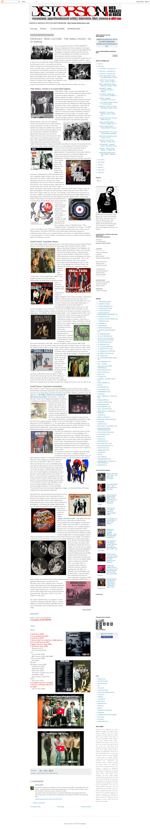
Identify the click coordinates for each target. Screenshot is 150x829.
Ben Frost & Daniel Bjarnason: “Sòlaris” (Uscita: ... (108, 136)
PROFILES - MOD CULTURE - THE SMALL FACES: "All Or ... (108, 108)
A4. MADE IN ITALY (103, 349)
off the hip (100, 706)
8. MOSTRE (101, 323)
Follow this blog (107, 636)
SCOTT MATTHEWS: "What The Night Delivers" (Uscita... (108, 76)
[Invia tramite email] (44, 771)
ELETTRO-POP (102, 387)
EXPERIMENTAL (103, 391)
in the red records (103, 690)
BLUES (100, 374)
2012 (99, 66)
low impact (101, 694)
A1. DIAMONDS (102, 334)
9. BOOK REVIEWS (103, 328)
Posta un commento (39, 803)
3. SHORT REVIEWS (104, 306)
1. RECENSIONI (102, 302)
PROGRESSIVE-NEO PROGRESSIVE (104, 429)
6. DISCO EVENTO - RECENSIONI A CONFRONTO (107, 313)
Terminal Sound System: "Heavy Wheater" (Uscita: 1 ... (108, 127)
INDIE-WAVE (101, 404)
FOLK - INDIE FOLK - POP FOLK (107, 396)
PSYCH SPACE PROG (104, 432)
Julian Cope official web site (106, 692)
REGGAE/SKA (102, 441)
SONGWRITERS (102, 459)
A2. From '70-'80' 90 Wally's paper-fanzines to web (106, 339)
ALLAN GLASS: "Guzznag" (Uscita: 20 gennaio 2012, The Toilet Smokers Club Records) (112, 558)
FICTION (100, 394)
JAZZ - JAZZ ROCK (103, 409)
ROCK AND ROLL (103, 443)
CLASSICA (101, 376)
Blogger (83, 824)
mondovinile (101, 699)
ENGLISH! (43, 29)
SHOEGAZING (102, 450)
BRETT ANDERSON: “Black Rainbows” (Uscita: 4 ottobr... (108, 85)
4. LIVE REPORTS (103, 308)
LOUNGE (100, 415)
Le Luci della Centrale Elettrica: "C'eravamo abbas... (108, 103)
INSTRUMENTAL (103, 406)
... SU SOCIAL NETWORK (57, 29)
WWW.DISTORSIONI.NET (106, 45)
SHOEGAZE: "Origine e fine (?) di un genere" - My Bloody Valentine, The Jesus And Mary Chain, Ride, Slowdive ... (107, 570)
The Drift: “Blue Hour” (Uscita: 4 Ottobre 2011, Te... (108, 118)
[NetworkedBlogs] (107, 633)
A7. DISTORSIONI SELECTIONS (107, 358)
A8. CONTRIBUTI (103, 362)
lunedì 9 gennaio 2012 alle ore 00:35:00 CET (48, 799)
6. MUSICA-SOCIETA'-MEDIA (106, 319)
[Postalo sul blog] (46, 771)
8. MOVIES (101, 325)
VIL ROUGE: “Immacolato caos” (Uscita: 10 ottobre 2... (108, 94)
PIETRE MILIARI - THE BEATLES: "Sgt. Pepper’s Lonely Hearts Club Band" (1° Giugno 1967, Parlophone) (107, 583)
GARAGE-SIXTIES (103, 402)
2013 (99, 64)
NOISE (100, 422)
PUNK (99, 436)
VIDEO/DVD (101, 465)
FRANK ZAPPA (102, 400)
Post (99, 181)
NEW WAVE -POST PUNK (105, 419)
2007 (99, 170)
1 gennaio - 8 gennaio (106, 73)
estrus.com (101, 688)
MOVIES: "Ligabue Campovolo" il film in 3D (107, 99)
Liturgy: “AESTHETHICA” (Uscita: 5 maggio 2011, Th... (108, 122)
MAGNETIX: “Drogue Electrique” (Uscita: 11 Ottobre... (106, 90)
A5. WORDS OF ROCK (104, 353)
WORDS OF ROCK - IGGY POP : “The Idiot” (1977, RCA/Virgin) (112, 476)
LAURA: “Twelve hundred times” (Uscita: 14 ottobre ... (108, 80)
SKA (99, 454)
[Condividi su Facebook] (50, 771)
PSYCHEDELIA (102, 434)
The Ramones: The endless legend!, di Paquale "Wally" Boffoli (111, 511)
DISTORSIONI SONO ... (74, 29)
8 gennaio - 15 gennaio (106, 71)
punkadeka (101, 712)
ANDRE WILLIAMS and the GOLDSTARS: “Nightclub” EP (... (107, 154)
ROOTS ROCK (102, 448)
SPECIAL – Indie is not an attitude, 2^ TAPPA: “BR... (107, 149)
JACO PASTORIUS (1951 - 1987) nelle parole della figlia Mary (112, 487)
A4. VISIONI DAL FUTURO (105, 351)
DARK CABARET (103, 383)
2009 (99, 165)
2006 (99, 172)
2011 (99, 160)
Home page (33, 29)
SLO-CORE (101, 457)
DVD (99, 385)
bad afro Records (103, 681)
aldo (36, 785)
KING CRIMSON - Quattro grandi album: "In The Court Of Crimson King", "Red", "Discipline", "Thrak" (107, 499)
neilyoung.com (102, 703)
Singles (32, 626)
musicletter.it (101, 701)
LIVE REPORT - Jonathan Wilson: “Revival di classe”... (108, 145)
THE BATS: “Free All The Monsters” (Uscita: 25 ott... (107, 141)
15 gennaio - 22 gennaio (106, 68)
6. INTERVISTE (102, 316)
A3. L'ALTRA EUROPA (104, 346)
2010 (99, 162)
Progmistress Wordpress (105, 710)
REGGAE (100, 439)
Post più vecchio (86, 807)
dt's (98, 685)
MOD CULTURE (47, 773)
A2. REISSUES (102, 344)
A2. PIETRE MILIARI (104, 342)
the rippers (101, 719)
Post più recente (35, 807)
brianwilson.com (102, 683)
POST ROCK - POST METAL (106, 426)
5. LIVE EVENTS (102, 310)
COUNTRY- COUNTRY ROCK (107, 379)
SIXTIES (55, 773)
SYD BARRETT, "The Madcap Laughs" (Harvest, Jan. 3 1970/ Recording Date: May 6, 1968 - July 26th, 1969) (107, 545)
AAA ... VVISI (101, 364)
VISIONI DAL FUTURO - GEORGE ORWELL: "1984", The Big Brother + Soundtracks (112, 533)
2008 (99, 167)
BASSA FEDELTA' (103, 370)
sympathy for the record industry (107, 714)
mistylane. (101, 697)
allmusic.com (101, 679)
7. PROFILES (39, 773)
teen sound (101, 717)
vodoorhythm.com (103, 721)
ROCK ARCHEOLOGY (104, 445)
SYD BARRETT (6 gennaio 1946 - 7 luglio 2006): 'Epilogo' (112, 521)
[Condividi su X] (48, 771)
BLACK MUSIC (102, 372)
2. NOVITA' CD (102, 304)
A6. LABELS (101, 355)
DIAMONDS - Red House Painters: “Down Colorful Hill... (107, 114)
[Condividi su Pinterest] (52, 771)
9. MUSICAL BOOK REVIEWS (106, 330)
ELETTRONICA (102, 389)
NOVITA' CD (101, 424)
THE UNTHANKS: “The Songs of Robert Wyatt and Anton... (108, 132)
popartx (100, 708)
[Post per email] (40, 770)
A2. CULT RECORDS (104, 336)
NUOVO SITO (111, 39)
